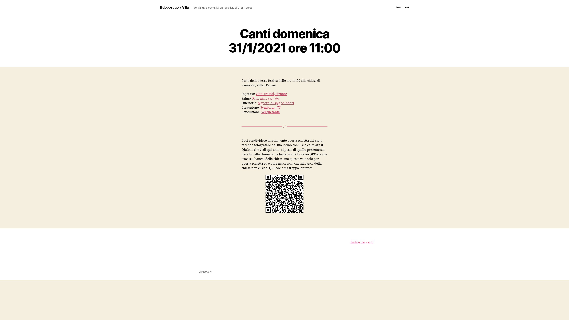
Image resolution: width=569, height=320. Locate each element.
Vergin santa (270, 112)
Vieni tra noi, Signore (271, 94)
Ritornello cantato (265, 99)
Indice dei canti (362, 242)
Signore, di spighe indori (276, 103)
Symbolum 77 (270, 108)
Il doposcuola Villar (175, 7)
